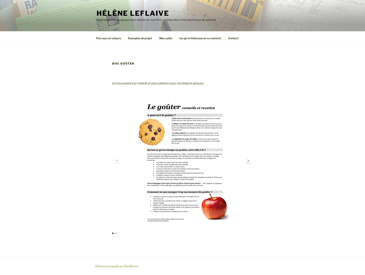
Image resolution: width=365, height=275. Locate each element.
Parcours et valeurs (108, 38)
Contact (233, 38)
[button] (248, 160)
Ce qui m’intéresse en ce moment (200, 38)
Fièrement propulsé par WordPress (116, 266)
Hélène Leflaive (133, 13)
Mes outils (165, 38)
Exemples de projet (140, 38)
